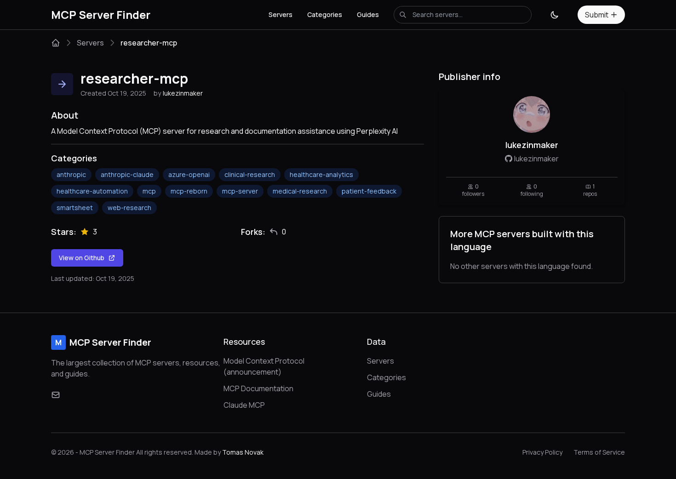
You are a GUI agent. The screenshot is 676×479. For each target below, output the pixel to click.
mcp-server (240, 191)
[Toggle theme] (554, 14)
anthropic (71, 174)
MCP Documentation (258, 388)
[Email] (55, 394)
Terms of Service (599, 452)
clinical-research (249, 174)
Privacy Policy (542, 452)
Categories (324, 14)
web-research (129, 207)
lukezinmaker (183, 93)
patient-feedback (369, 191)
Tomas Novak (243, 452)
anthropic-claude (127, 174)
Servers (280, 14)
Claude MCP (244, 405)
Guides (368, 14)
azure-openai (189, 174)
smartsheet (75, 207)
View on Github (81, 257)
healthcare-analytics (321, 174)
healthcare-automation (92, 191)
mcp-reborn (189, 191)
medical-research (300, 191)
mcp (149, 191)
